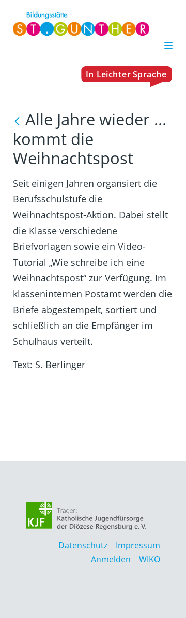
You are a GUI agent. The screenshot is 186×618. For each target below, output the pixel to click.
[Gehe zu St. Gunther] (93, 23)
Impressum (138, 545)
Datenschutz (82, 545)
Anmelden (111, 559)
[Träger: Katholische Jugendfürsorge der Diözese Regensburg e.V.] (86, 516)
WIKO (149, 559)
